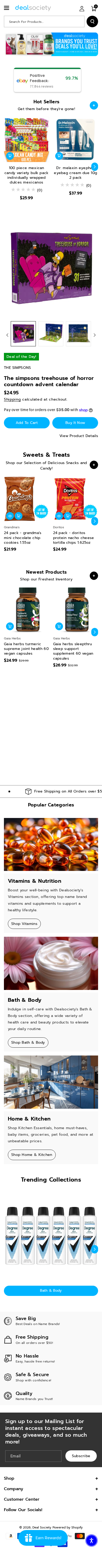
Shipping (12, 399)
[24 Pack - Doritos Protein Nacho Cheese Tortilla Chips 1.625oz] (75, 499)
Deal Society (41, 1527)
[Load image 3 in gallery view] (78, 333)
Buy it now (75, 423)
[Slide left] (7, 167)
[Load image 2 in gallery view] (51, 333)
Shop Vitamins (24, 924)
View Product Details (78, 436)
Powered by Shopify (68, 1527)
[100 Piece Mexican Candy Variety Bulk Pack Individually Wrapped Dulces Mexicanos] (26, 139)
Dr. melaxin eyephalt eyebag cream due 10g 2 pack (75, 173)
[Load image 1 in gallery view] (23, 333)
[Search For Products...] (92, 21)
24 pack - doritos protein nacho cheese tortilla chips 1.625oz (73, 538)
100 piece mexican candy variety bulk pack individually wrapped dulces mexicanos (26, 175)
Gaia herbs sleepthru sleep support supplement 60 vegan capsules (73, 651)
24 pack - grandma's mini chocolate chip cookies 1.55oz (23, 538)
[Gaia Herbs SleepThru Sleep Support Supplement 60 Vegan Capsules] (75, 610)
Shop (9, 1478)
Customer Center (21, 1499)
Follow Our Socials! (23, 1510)
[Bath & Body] (51, 1236)
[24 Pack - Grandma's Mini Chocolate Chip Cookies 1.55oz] (26, 499)
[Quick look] (10, 516)
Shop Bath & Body (28, 1042)
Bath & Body (51, 1290)
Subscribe (81, 1456)
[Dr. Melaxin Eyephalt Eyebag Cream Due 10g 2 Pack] (75, 139)
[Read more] (94, 105)
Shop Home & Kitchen (31, 1154)
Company (13, 1489)
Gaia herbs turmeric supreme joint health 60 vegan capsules (26, 649)
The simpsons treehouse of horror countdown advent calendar (49, 381)
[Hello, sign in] (82, 8)
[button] (7, 8)
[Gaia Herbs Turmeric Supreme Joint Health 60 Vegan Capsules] (26, 610)
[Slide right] (94, 167)
